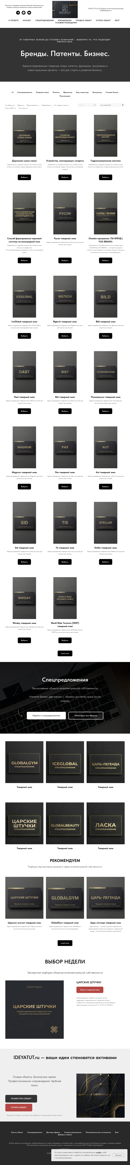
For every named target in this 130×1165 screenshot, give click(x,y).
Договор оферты (53, 1132)
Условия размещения (66, 23)
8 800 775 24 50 (94, 9)
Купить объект (103, 20)
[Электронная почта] (29, 14)
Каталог (27, 20)
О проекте (14, 20)
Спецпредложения (44, 20)
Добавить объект (65, 1135)
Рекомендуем (65, 20)
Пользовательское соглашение (98, 1132)
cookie (98, 1152)
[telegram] (18, 14)
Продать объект (84, 20)
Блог (117, 20)
